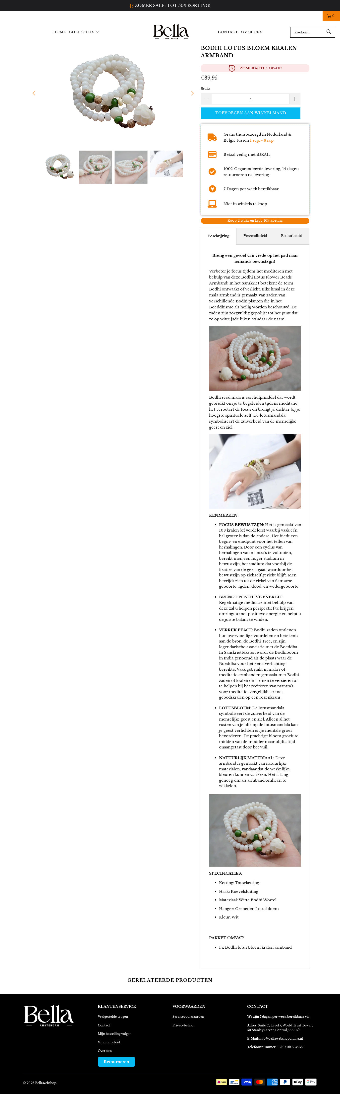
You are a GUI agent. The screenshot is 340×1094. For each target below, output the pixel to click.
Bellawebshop (45, 1083)
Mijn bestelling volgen (114, 1034)
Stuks (205, 89)
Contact (104, 1025)
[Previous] (34, 93)
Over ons (105, 1051)
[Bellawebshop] (171, 32)
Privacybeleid (182, 1025)
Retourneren (116, 1061)
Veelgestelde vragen (113, 1016)
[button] (84, 32)
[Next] (192, 93)
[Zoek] (329, 32)
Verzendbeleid (255, 236)
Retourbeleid (291, 236)
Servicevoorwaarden (188, 1016)
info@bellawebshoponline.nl (281, 1038)
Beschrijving (218, 236)
